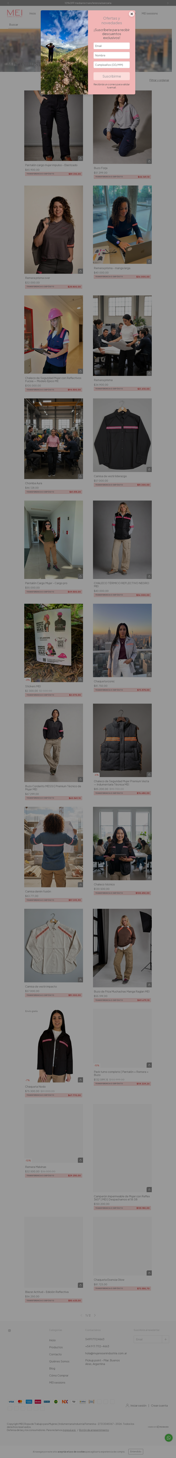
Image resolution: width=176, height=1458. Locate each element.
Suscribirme (111, 76)
